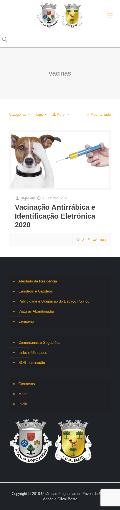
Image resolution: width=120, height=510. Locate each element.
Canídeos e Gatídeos (35, 291)
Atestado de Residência (37, 281)
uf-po (25, 198)
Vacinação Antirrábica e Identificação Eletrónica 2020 (55, 216)
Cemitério (26, 321)
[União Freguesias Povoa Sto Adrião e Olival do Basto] (60, 15)
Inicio (22, 404)
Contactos (26, 384)
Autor (61, 114)
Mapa (22, 394)
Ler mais (100, 239)
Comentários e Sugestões (39, 342)
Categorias (18, 114)
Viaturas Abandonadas (36, 311)
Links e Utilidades (32, 353)
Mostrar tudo (100, 114)
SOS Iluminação (31, 363)
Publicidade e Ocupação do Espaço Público (53, 301)
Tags (39, 114)
